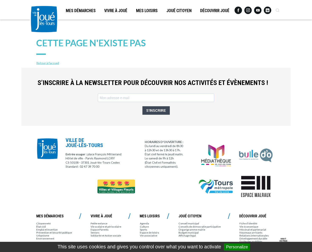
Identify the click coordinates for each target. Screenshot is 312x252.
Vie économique (248, 226)
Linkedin (267, 8)
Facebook (238, 9)
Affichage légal (187, 235)
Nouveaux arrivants (250, 232)
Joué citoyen (179, 10)
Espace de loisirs (149, 232)
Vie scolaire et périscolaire (106, 226)
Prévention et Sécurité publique (54, 232)
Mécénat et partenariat (252, 229)
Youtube (257, 9)
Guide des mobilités (250, 241)
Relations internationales (254, 235)
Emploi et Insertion (47, 229)
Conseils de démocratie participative (199, 226)
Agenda (144, 223)
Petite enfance (99, 223)
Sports (143, 229)
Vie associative (148, 235)
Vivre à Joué (115, 10)
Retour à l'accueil (47, 63)
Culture (144, 226)
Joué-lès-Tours (44, 19)
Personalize (237, 247)
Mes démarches (81, 10)
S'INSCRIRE (156, 110)
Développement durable (253, 238)
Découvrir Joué (214, 10)
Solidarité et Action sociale (106, 235)
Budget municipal (188, 232)
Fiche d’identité (248, 223)
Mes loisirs (147, 10)
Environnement (45, 238)
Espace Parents (99, 229)
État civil (41, 226)
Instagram (248, 8)
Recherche (277, 9)
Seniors (95, 232)
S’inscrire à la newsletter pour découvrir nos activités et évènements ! (153, 83)
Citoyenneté (43, 223)
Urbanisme (42, 235)
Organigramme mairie (191, 229)
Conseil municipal (188, 223)
